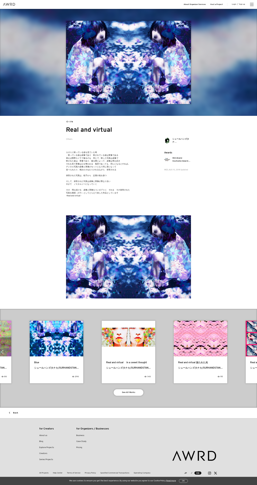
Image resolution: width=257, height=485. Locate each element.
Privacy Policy (90, 473)
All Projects (43, 473)
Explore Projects (46, 447)
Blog (41, 441)
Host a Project (216, 4)
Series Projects (46, 459)
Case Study (81, 441)
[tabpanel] (128, 62)
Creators (43, 453)
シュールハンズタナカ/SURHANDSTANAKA (181, 141)
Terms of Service (73, 473)
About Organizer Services (195, 4)
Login (234, 4)
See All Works (128, 392)
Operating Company (142, 473)
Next (254, 351)
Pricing (79, 447)
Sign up (242, 4)
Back (15, 413)
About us (43, 435)
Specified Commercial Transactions (114, 473)
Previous (2, 351)
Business (80, 435)
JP (185, 473)
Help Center (57, 473)
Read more (171, 481)
